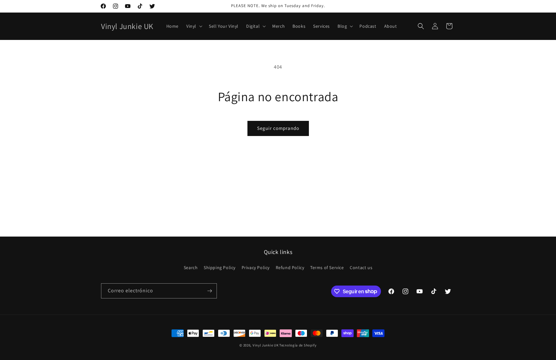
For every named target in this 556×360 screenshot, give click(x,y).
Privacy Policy (256, 267)
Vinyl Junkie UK (266, 345)
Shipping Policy (220, 267)
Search (191, 267)
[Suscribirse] (209, 290)
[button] (193, 26)
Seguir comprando (278, 128)
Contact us (361, 267)
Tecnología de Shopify (298, 345)
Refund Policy (290, 267)
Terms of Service (327, 267)
